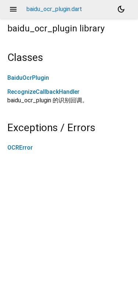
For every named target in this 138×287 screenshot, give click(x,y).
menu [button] (13, 9)
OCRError (20, 147)
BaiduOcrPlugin (28, 77)
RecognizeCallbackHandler (43, 91)
